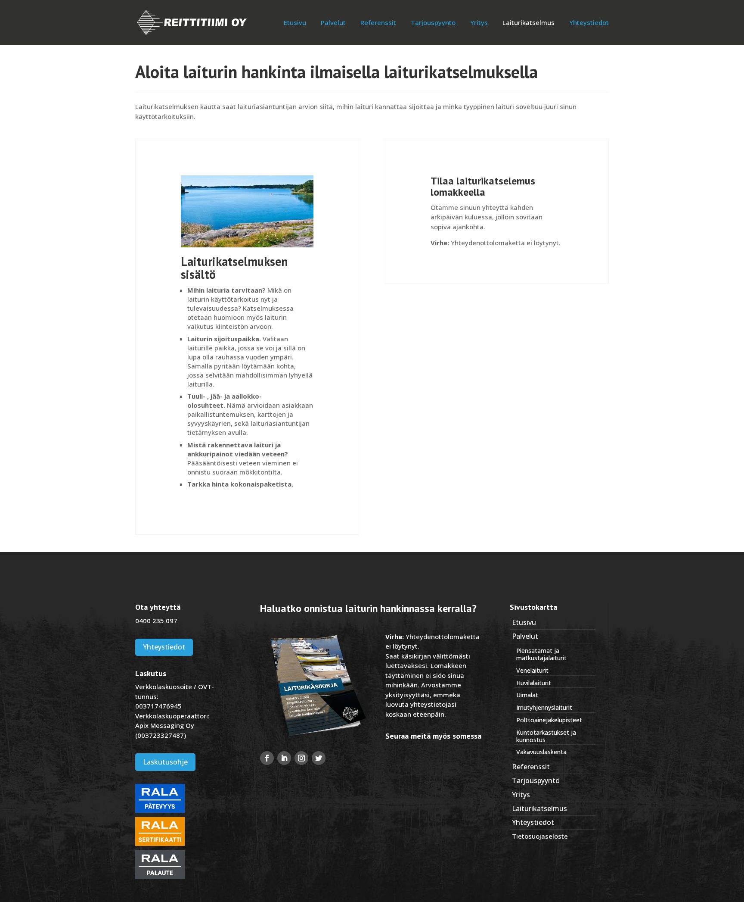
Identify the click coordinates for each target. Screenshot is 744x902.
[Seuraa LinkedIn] (284, 758)
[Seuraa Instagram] (301, 758)
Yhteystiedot (589, 23)
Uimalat (527, 695)
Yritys (479, 23)
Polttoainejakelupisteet (549, 720)
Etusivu (295, 23)
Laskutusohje (165, 762)
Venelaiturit (532, 670)
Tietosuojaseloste (540, 836)
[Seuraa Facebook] (267, 758)
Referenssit (378, 23)
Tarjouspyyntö (433, 23)
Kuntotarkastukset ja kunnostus (546, 736)
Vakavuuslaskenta (541, 752)
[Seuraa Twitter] (319, 758)
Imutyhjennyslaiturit (544, 707)
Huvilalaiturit (533, 683)
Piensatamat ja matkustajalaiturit (541, 654)
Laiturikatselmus (528, 23)
